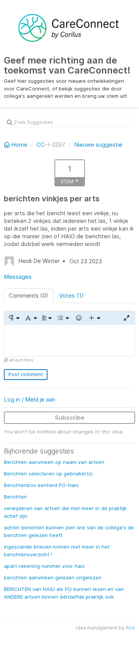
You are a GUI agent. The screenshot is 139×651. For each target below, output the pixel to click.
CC (40, 144)
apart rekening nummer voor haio (44, 566)
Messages (18, 276)
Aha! (130, 628)
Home (19, 144)
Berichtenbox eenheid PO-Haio (41, 485)
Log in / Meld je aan (29, 399)
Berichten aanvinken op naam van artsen (54, 462)
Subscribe (70, 417)
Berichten (15, 497)
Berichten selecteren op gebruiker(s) (48, 473)
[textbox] (69, 340)
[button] (14, 318)
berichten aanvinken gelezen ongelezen (53, 577)
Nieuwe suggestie (98, 144)
